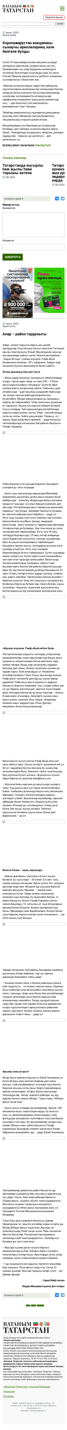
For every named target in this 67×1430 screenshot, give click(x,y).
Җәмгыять (9, 326)
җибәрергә (12, 257)
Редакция (9, 1391)
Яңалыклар (9, 35)
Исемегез (8, 241)
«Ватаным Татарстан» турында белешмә (26, 1387)
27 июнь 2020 (10, 32)
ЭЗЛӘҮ (60, 24)
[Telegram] (63, 198)
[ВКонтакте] (57, 198)
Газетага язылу (54, 17)
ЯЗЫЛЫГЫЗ (42, 145)
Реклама (8, 1396)
